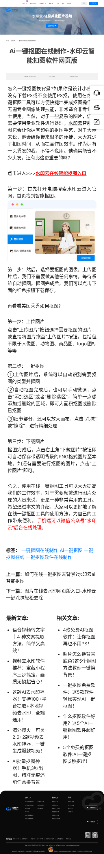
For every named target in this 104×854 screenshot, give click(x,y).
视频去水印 (55, 801)
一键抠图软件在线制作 (49, 557)
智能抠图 (27, 808)
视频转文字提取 (50, 839)
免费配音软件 (60, 839)
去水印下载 (40, 839)
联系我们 (70, 808)
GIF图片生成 (41, 801)
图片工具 (28, 797)
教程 (50, 3)
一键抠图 (32, 839)
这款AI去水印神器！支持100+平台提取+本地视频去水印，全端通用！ (29, 706)
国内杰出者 (89, 851)
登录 (84, 3)
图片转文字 (40, 808)
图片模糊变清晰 (29, 815)
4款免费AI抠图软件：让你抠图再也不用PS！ (79, 636)
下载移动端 (92, 822)
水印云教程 (13, 41)
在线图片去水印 (29, 801)
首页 (8, 41)
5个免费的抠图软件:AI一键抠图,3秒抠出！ (78, 754)
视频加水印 (55, 805)
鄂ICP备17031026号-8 (39, 851)
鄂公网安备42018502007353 (61, 851)
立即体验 (51, 26)
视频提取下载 (55, 811)
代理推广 (70, 811)
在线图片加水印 (29, 805)
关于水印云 (71, 805)
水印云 (75, 123)
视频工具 (55, 797)
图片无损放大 (41, 805)
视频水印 (42, 3)
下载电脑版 (93, 807)
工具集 (24, 2)
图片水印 (32, 3)
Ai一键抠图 (71, 550)
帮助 (69, 797)
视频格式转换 (55, 815)
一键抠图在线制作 (39, 550)
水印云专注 (71, 851)
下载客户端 (93, 3)
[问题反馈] (97, 122)
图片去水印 (16, 839)
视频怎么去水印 (56, 808)
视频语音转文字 (56, 818)
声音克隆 (68, 839)
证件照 (27, 811)
